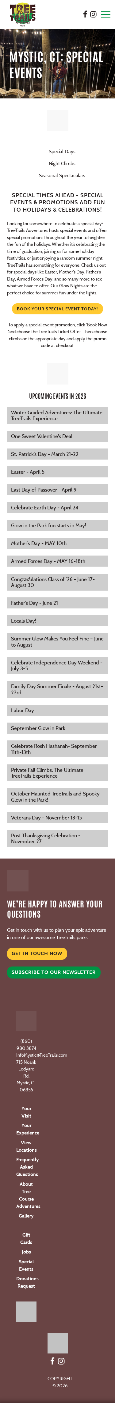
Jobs (26, 1252)
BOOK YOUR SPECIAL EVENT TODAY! (57, 308)
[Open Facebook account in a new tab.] (85, 14)
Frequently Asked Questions (27, 1167)
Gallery (26, 1216)
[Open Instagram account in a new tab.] (93, 14)
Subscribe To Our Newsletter (54, 972)
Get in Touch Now (37, 953)
